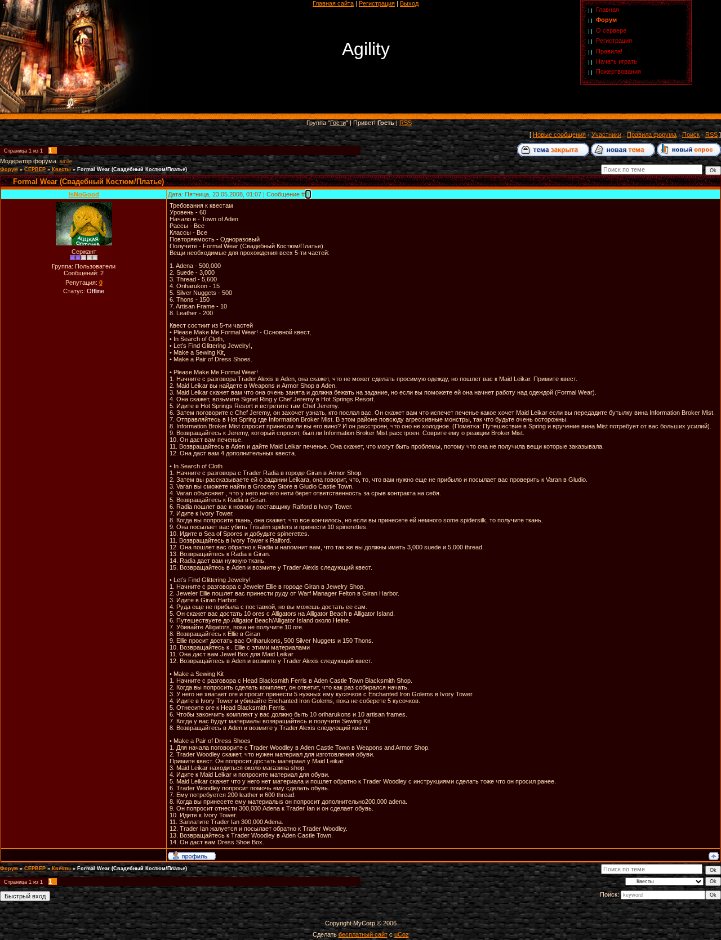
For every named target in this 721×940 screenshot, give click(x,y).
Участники (606, 134)
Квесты (61, 169)
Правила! (609, 51)
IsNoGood (84, 194)
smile (66, 161)
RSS (405, 122)
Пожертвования (618, 71)
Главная (607, 9)
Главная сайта (333, 3)
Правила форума (652, 134)
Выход (409, 3)
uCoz (401, 934)
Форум (606, 19)
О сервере (611, 30)
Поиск (691, 134)
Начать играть (616, 61)
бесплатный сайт (363, 934)
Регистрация (377, 3)
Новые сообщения (559, 134)
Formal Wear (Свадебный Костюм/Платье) (132, 169)
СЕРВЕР (35, 169)
